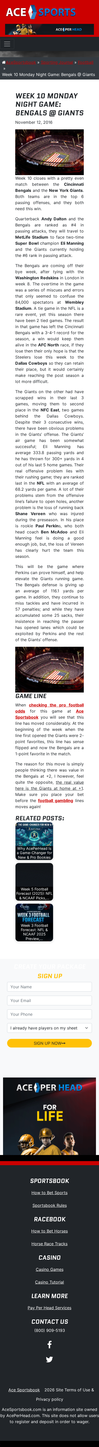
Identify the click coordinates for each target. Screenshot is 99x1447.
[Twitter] (49, 1359)
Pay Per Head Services (49, 1307)
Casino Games (49, 1269)
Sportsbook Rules (49, 1205)
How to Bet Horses (49, 1231)
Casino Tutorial (49, 1282)
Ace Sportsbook (24, 1389)
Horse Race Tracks (49, 1243)
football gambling (55, 800)
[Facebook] (49, 1344)
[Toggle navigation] (7, 44)
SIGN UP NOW (47, 1043)
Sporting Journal (57, 62)
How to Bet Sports (49, 1192)
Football (85, 62)
